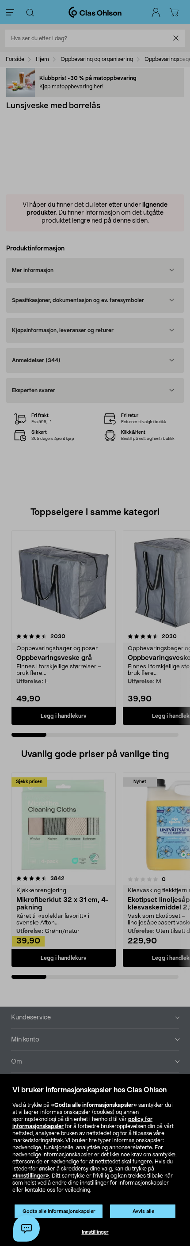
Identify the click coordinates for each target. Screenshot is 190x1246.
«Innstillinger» (30, 1175)
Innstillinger (95, 1232)
